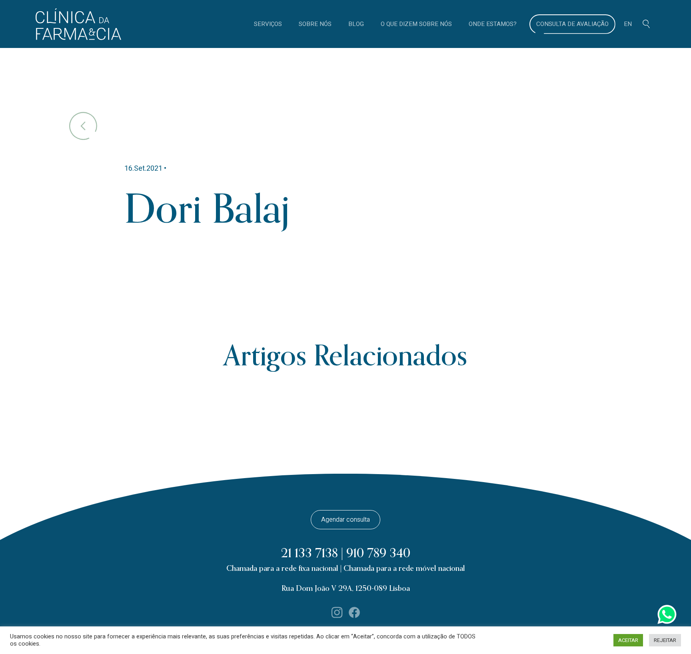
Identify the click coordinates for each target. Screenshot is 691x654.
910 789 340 (378, 553)
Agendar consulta (345, 519)
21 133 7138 (309, 553)
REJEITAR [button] (665, 640)
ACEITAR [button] (628, 640)
